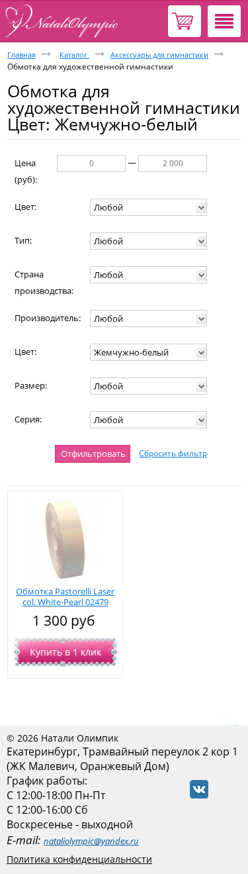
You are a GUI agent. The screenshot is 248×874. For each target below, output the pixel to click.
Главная (21, 55)
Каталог (74, 55)
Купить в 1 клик (65, 652)
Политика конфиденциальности (79, 859)
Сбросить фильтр (173, 453)
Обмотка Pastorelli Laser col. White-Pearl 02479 (65, 596)
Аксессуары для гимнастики (159, 55)
